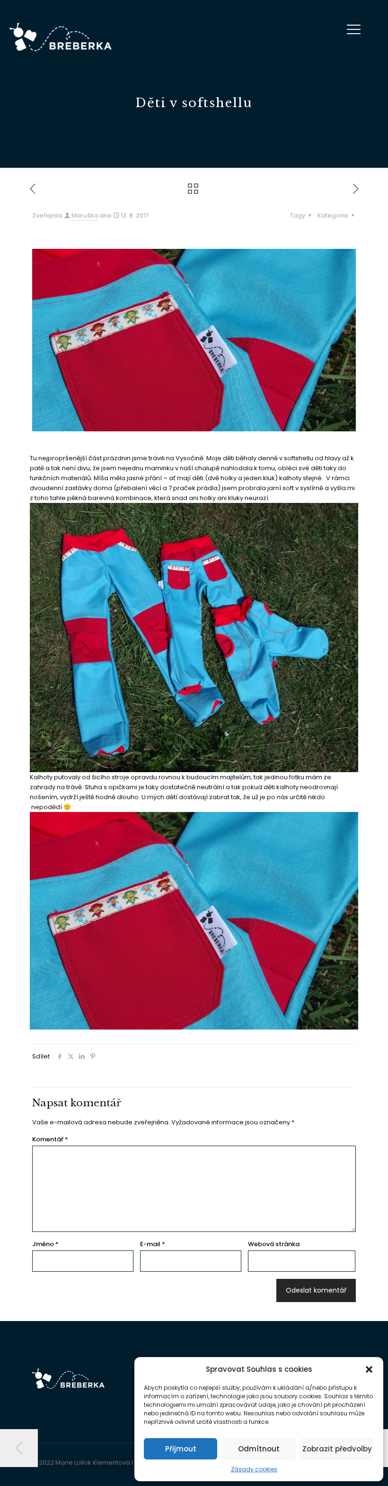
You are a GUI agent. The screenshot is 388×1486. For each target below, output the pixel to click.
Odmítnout (259, 1449)
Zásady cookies (254, 1469)
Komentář (50, 1139)
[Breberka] (60, 37)
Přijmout (180, 1449)
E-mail (152, 1244)
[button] (369, 1369)
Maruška (84, 215)
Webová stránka (274, 1244)
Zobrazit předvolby (337, 1449)
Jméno (45, 1244)
